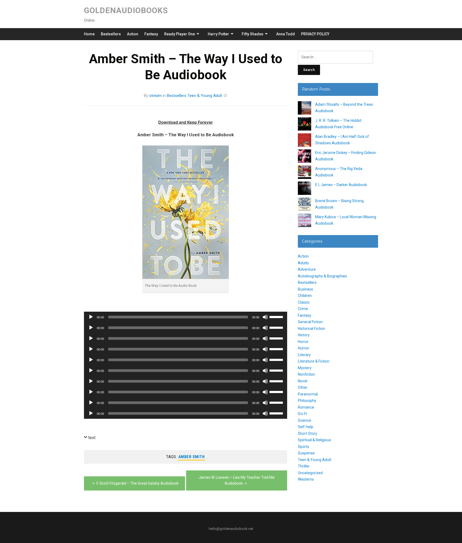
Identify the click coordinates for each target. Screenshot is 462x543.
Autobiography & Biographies (322, 276)
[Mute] (265, 317)
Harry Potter (218, 34)
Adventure (307, 269)
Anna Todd (285, 34)
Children (305, 295)
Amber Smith (191, 456)
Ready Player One (179, 34)
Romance (306, 407)
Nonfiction (306, 374)
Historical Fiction (311, 328)
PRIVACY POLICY (315, 34)
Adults (303, 263)
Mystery (304, 368)
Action (132, 34)
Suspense (306, 453)
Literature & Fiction (313, 361)
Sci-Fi (302, 414)
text (91, 437)
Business (305, 289)
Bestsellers (111, 34)
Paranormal (308, 394)
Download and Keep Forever (185, 122)
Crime (303, 309)
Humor (303, 348)
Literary (304, 355)
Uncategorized (310, 473)
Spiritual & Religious (314, 440)
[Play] (91, 317)
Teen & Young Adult (204, 95)
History (304, 335)
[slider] (277, 316)
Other (302, 387)
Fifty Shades (252, 34)
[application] (185, 317)
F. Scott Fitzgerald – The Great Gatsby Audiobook (138, 483)
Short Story (307, 433)
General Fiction (310, 322)
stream (155, 95)
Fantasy (151, 34)
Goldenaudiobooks (126, 10)
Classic (304, 302)
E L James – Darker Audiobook (341, 185)
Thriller (304, 466)
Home (89, 34)
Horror (303, 342)
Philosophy (307, 400)
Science (304, 420)
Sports (303, 446)
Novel (302, 381)
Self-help (305, 427)
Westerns (306, 479)
